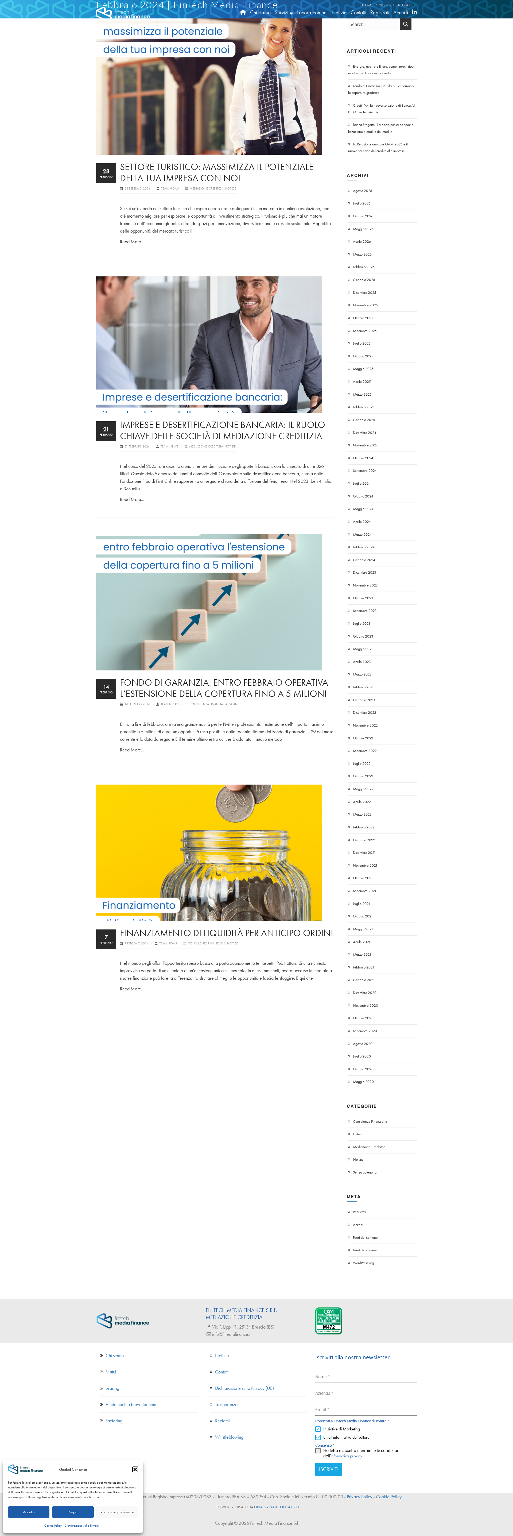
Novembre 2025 (365, 305)
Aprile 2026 (362, 241)
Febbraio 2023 (364, 687)
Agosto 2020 (362, 1043)
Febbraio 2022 (364, 827)
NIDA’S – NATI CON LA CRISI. (277, 1506)
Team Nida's (170, 188)
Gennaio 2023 (364, 699)
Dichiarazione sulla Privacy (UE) (244, 1388)
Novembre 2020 (365, 1005)
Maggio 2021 (363, 929)
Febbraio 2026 (364, 266)
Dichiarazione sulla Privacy (81, 1525)
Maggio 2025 (363, 368)
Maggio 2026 (363, 228)
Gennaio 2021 (364, 979)
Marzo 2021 (362, 954)
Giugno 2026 (363, 216)
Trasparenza (226, 1404)
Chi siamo (115, 1355)
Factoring (114, 1421)
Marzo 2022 (362, 814)
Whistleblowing (229, 1437)
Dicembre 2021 (364, 852)
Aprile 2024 (362, 521)
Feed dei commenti (366, 1250)
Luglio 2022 (362, 763)
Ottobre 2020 (363, 1018)
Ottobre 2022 (363, 738)
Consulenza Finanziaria (208, 704)
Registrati (359, 1211)
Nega (72, 1512)
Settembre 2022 (365, 750)
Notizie (230, 188)
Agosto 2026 (362, 190)
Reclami (222, 1421)
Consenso (325, 1445)
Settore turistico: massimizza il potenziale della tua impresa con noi (216, 172)
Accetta (29, 1512)
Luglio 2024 (362, 483)
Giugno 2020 (363, 1069)
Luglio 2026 (362, 203)
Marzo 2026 (362, 254)
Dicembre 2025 (364, 292)
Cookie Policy (53, 1525)
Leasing (112, 1388)
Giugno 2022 (363, 776)
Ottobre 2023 (363, 598)
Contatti (222, 1372)
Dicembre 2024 (364, 432)
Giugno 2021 (363, 916)
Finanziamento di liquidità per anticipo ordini (226, 933)
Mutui (111, 1372)
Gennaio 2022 (364, 840)
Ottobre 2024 (363, 458)
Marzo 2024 (362, 534)
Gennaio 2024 (364, 559)
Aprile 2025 (362, 381)
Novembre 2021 (365, 865)
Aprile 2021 (362, 941)
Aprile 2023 (362, 661)
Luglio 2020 (362, 1056)
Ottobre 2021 (363, 877)
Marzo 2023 (362, 674)
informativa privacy (346, 1456)
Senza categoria (364, 1172)
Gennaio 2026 (364, 279)
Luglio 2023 (362, 623)
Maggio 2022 (363, 788)
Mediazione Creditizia (206, 188)
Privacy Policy (359, 1496)
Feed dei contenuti (366, 1237)
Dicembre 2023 (364, 572)
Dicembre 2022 (364, 712)
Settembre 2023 (365, 610)
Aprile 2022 (362, 801)
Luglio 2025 (362, 343)
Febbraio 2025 (364, 406)
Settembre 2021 (364, 890)
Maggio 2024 (363, 508)
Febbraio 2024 (364, 547)
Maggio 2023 (363, 648)
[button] (135, 1469)
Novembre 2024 (365, 445)
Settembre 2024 (365, 470)
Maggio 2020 (363, 1081)
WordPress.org (363, 1262)
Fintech (358, 1134)
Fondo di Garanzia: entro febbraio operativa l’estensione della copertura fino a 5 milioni (224, 688)
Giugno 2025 (363, 356)
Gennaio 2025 (364, 419)
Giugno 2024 (363, 496)
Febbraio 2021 (363, 967)
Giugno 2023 (363, 636)
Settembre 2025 (365, 330)
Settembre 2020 (365, 1030)
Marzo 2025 (362, 394)
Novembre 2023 (365, 585)
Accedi (358, 1224)
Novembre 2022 (365, 725)
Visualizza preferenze (117, 1512)
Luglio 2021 (361, 903)
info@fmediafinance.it (231, 1334)
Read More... (132, 241)
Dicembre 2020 (364, 992)
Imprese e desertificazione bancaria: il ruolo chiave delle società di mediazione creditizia (222, 430)
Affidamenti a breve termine (131, 1404)
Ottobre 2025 (363, 317)
